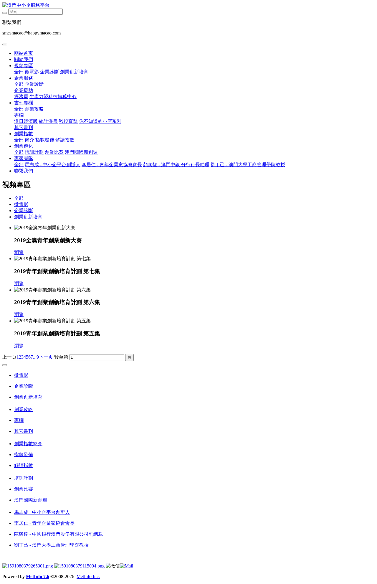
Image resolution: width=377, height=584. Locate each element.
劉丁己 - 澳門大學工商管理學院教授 (248, 164)
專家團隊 (23, 158)
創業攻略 (34, 108)
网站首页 (23, 53)
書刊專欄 (23, 102)
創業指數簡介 (28, 443)
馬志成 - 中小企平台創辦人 (52, 164)
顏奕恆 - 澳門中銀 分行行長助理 (176, 164)
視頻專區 (23, 65)
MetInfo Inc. (88, 576)
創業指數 (23, 133)
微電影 (32, 71)
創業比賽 (54, 152)
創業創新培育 (74, 71)
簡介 (29, 139)
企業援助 (23, 90)
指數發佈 (44, 139)
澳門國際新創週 (81, 152)
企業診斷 (49, 71)
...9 (36, 356)
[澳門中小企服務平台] (188, 5)
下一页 (46, 356)
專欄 (19, 115)
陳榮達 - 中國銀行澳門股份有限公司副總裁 (58, 534)
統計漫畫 (48, 121)
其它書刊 (23, 127)
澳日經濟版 (26, 121)
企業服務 (23, 77)
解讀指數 (64, 139)
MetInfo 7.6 (37, 576)
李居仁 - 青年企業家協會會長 (112, 164)
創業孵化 (23, 146)
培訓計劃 (34, 152)
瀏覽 (19, 252)
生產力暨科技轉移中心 (53, 96)
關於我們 (23, 59)
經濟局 (21, 96)
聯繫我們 (23, 170)
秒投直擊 (68, 121)
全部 (19, 71)
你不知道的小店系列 (100, 121)
